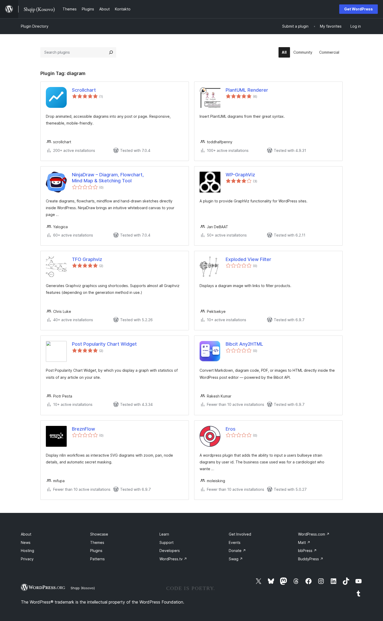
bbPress (307, 550)
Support (166, 542)
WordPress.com (314, 534)
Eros (231, 429)
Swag (236, 559)
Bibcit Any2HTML (244, 344)
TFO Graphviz (87, 259)
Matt (304, 542)
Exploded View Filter (248, 259)
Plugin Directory (34, 26)
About (26, 534)
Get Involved (240, 534)
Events (234, 542)
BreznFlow (83, 429)
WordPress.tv (173, 559)
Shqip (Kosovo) (83, 588)
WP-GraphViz (240, 174)
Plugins (96, 550)
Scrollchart (84, 90)
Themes (97, 542)
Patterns (97, 559)
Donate (237, 550)
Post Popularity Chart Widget (104, 344)
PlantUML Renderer (247, 90)
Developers (169, 550)
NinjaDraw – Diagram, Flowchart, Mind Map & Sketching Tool (108, 177)
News (25, 542)
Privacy (27, 559)
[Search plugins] (111, 52)
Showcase (99, 534)
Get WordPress (358, 9)
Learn (164, 534)
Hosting (27, 550)
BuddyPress (310, 559)
